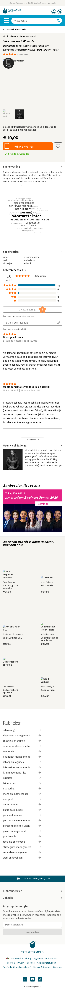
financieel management (16, 756)
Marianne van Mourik (27, 36)
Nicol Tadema (9, 36)
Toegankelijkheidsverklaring (17, 967)
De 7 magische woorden (10, 587)
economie (8, 751)
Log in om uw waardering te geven (19, 316)
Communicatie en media (16, 29)
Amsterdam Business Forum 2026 (31, 497)
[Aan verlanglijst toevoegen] (58, 146)
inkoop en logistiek (13, 762)
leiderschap (9, 783)
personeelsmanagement (17, 820)
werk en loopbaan (13, 857)
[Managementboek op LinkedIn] (25, 979)
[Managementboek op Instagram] (40, 979)
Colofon (11, 963)
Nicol (27, 450)
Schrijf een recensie (17, 322)
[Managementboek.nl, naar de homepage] (12, 13)
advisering (9, 730)
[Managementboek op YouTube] (32, 979)
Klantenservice (12, 891)
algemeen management (16, 735)
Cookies (31, 963)
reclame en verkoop (14, 841)
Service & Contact (41, 967)
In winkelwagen (22, 146)
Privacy (20, 963)
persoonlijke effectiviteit (16, 825)
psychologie (9, 836)
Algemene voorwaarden (45, 958)
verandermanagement (15, 852)
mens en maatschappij (15, 793)
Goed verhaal (48, 690)
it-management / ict (14, 772)
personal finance (12, 815)
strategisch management (17, 847)
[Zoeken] (58, 21)
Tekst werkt (47, 585)
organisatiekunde (13, 809)
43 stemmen (22, 54)
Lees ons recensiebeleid (14, 329)
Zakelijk (8, 898)
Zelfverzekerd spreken (10, 691)
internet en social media (16, 767)
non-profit (8, 799)
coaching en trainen (14, 740)
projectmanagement (14, 831)
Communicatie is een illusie (49, 639)
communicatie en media (16, 746)
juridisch (8, 778)
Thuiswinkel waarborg (20, 958)
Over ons (57, 967)
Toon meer (31, 440)
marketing (9, 788)
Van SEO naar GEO (12, 638)
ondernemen (10, 804)
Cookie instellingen (46, 963)
